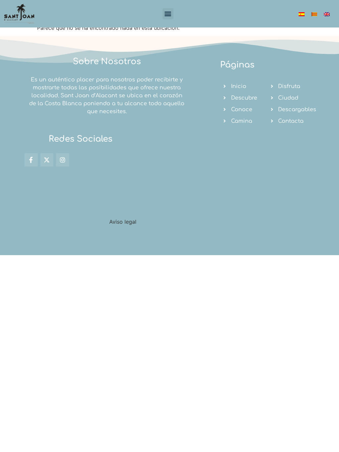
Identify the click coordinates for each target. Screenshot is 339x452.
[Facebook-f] (31, 159)
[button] (168, 13)
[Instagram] (62, 159)
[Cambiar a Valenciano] (314, 13)
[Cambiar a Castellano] (301, 13)
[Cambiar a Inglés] (326, 13)
